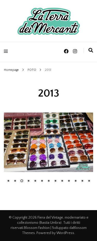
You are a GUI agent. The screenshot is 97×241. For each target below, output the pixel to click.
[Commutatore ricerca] (90, 50)
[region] (48, 151)
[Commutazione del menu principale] (7, 51)
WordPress (65, 233)
